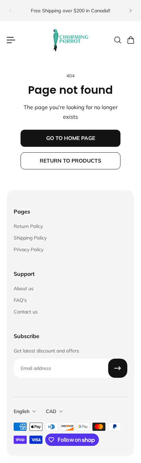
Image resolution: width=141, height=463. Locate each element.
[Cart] (130, 40)
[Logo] (70, 40)
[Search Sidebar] (117, 40)
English (21, 411)
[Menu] (11, 40)
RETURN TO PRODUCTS (70, 160)
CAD (51, 411)
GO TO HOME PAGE (70, 138)
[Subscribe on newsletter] (117, 368)
